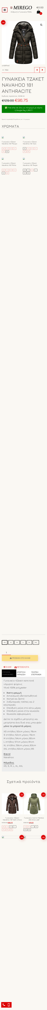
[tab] (9, 673)
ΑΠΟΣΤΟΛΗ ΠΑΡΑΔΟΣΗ (21, 673)
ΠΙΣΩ (6, 70)
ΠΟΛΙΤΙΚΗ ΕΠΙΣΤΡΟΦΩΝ (36, 673)
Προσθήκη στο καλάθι (21, 658)
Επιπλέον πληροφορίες (7, 673)
